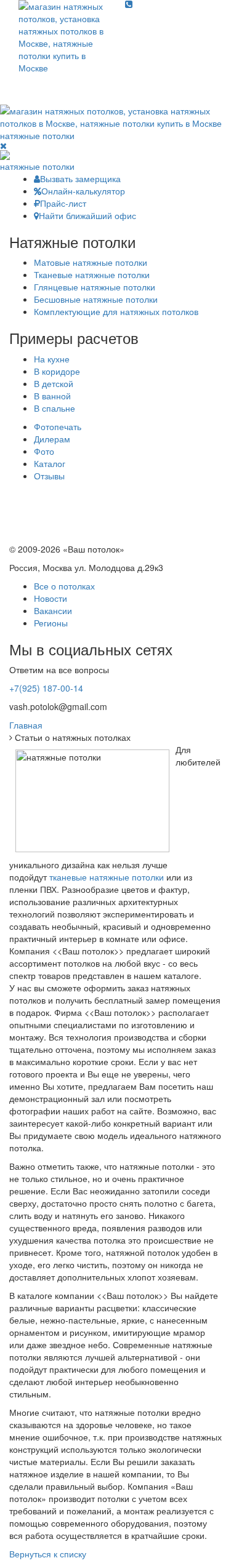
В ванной (52, 396)
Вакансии (53, 610)
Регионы (51, 623)
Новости (50, 598)
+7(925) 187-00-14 (46, 688)
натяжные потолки (37, 135)
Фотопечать (57, 426)
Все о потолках (64, 586)
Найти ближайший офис (87, 215)
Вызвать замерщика (80, 178)
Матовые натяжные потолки (90, 262)
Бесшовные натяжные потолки (96, 299)
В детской (53, 383)
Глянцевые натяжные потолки (94, 287)
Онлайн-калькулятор (83, 191)
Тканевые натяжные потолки (92, 274)
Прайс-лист (63, 203)
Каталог (49, 463)
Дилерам (52, 439)
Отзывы (49, 475)
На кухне (52, 359)
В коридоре (57, 371)
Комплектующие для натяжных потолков (116, 311)
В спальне (54, 408)
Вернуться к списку (47, 1554)
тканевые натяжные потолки (106, 877)
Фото (44, 451)
